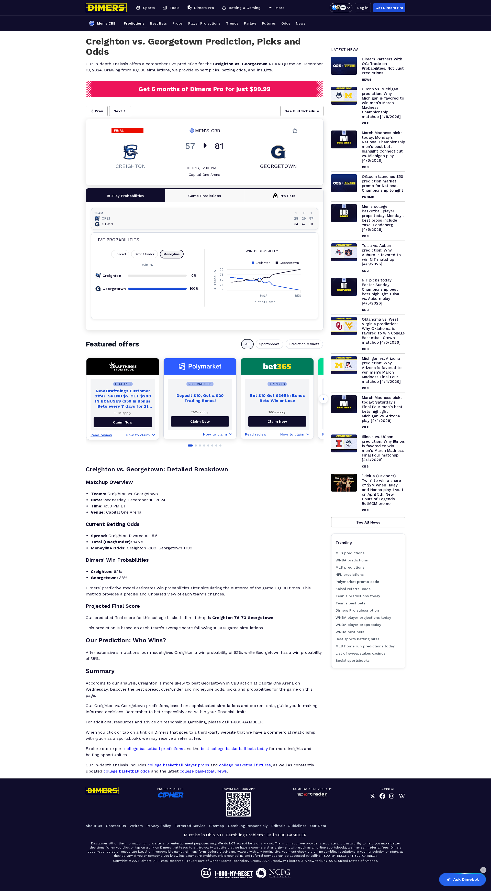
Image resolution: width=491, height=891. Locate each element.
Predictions (134, 23)
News (300, 23)
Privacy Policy (159, 826)
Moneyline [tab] (171, 254)
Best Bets (158, 23)
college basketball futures (245, 765)
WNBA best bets (350, 632)
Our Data (318, 826)
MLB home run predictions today (365, 646)
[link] (372, 796)
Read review (101, 435)
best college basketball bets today (234, 748)
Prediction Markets (304, 344)
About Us (94, 826)
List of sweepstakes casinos (360, 653)
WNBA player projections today (363, 617)
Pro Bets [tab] (287, 196)
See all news (368, 522)
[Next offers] (323, 399)
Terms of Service (190, 826)
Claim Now (200, 421)
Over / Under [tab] (144, 254)
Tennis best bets (350, 603)
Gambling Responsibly (247, 826)
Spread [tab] (120, 254)
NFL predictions (350, 574)
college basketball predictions (153, 748)
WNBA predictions (352, 560)
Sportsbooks (269, 344)
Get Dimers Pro (389, 8)
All (247, 344)
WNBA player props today (358, 625)
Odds (285, 23)
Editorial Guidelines (288, 826)
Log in (363, 8)
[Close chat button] (483, 870)
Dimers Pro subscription (357, 610)
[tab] (125, 195)
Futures (269, 23)
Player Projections (204, 23)
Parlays (250, 23)
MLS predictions (350, 553)
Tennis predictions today (358, 596)
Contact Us (116, 826)
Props (177, 23)
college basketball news (203, 771)
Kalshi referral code (353, 589)
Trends (232, 23)
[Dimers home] (106, 7)
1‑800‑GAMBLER (290, 834)
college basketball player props (178, 765)
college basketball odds (127, 771)
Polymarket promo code (357, 582)
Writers (136, 826)
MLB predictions (350, 567)
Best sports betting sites (357, 639)
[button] (97, 111)
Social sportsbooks (353, 660)
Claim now (122, 422)
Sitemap (216, 826)
